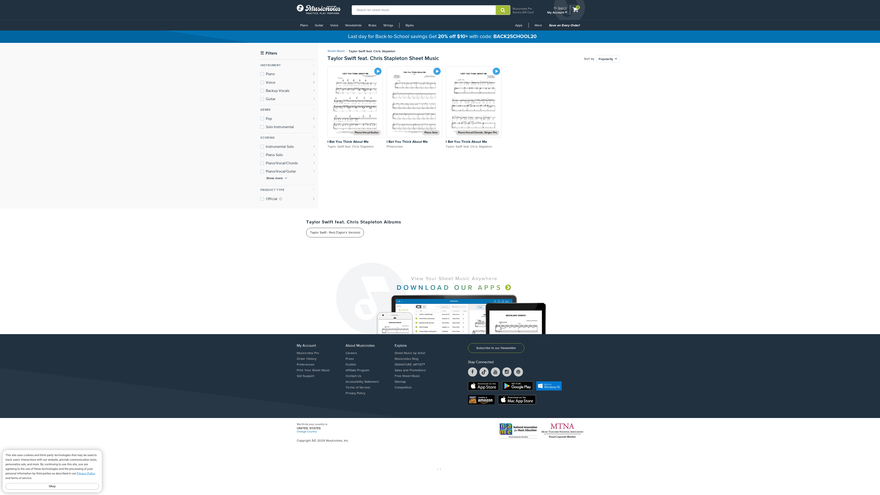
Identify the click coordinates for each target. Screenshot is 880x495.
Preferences (305, 364)
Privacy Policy (355, 393)
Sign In (562, 8)
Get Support (305, 376)
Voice (334, 25)
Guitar (319, 25)
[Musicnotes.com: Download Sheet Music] (318, 9)
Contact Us (353, 376)
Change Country (307, 431)
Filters (268, 53)
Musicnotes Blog (407, 358)
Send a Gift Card (523, 12)
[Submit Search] (503, 10)
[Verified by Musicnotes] (280, 199)
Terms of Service (358, 387)
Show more (274, 178)
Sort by (589, 58)
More (539, 27)
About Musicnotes (360, 346)
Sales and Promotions (410, 370)
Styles (409, 25)
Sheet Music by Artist (410, 353)
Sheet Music (336, 51)
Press (350, 358)
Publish (351, 364)
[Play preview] (378, 71)
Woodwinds (353, 25)
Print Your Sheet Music (313, 370)
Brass (372, 25)
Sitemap (400, 381)
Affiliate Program (357, 370)
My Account (556, 12)
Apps (518, 25)
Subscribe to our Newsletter (496, 348)
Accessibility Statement (362, 381)
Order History (306, 358)
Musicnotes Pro (522, 8)
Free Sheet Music (407, 376)
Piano (304, 25)
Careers (351, 353)
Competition (403, 387)
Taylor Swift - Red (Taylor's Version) (335, 232)
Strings (388, 25)
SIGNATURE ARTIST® (410, 364)
